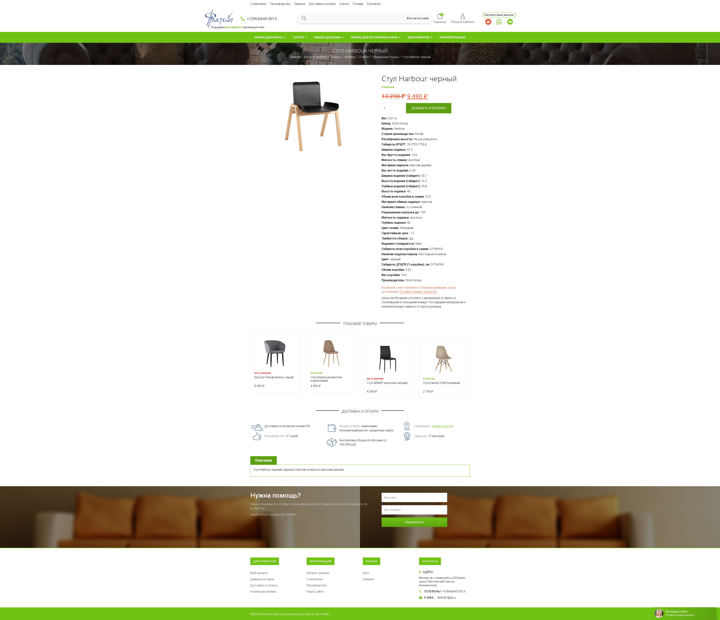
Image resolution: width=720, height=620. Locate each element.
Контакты (373, 4)
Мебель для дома (327, 37)
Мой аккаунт (259, 573)
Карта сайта (315, 591)
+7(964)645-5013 (262, 19)
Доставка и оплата (322, 4)
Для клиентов (418, 37)
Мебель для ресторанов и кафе (374, 37)
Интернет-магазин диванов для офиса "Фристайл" (295, 614)
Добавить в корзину (429, 108)
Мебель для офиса (269, 37)
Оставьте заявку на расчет (418, 291)
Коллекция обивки (263, 591)
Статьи (344, 4)
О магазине (258, 4)
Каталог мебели (315, 57)
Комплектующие (452, 37)
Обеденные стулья (385, 57)
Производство (280, 4)
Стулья (364, 57)
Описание (263, 460)
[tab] (264, 460)
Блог (366, 573)
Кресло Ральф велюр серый (273, 377)
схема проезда (442, 426)
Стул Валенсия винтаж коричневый (326, 378)
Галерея (299, 4)
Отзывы (358, 4)
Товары (335, 57)
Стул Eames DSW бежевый (441, 383)
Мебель (350, 57)
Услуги (298, 37)
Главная (295, 57)
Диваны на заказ (262, 579)
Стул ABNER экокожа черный (387, 383)
